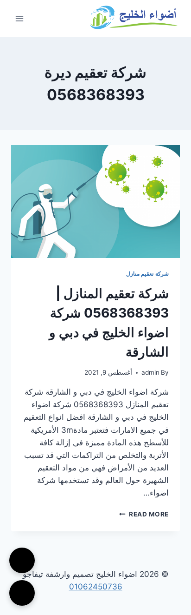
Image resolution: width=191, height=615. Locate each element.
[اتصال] (22, 560)
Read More (144, 514)
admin (150, 372)
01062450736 (95, 586)
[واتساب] (22, 593)
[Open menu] (19, 18)
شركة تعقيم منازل (147, 273)
